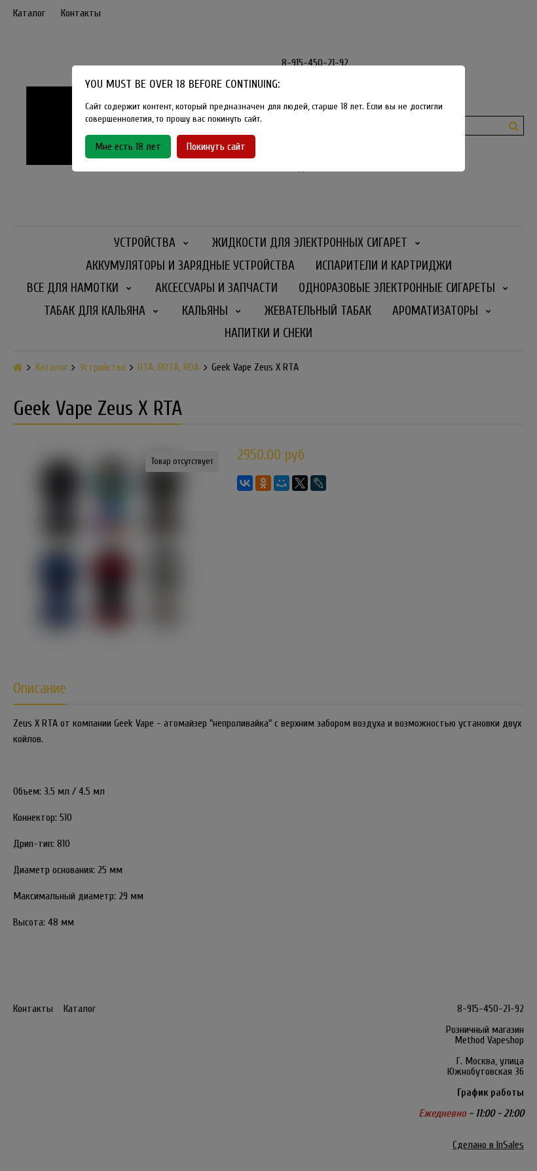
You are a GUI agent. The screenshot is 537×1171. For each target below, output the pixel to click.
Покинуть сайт (216, 147)
